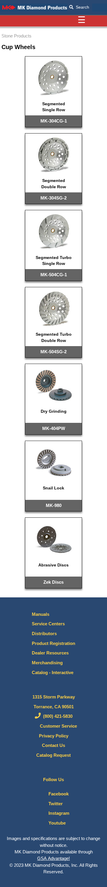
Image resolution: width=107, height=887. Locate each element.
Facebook (57, 794)
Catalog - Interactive (52, 672)
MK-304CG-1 (53, 120)
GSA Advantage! (53, 858)
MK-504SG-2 (53, 351)
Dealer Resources (50, 653)
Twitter (54, 803)
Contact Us (53, 745)
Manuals (40, 614)
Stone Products (16, 35)
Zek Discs (53, 582)
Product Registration (53, 643)
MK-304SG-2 (53, 197)
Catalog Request (53, 755)
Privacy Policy (53, 736)
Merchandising (47, 662)
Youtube (55, 823)
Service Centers (48, 623)
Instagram (57, 813)
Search (81, 7)
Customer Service (56, 726)
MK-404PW (53, 428)
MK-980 (54, 505)
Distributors (44, 633)
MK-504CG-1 (53, 274)
